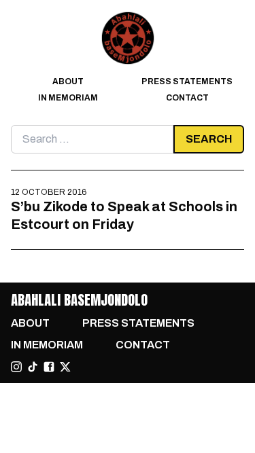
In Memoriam (68, 98)
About (68, 81)
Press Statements (187, 81)
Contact (187, 98)
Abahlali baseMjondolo (79, 299)
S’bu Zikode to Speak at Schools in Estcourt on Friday (124, 215)
